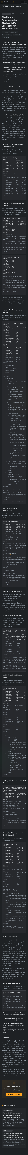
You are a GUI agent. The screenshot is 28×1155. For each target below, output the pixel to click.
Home (6, 6)
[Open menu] (25, 2)
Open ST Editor (15, 1094)
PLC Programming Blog (14, 6)
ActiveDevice (12, 555)
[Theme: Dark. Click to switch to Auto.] (22, 2)
